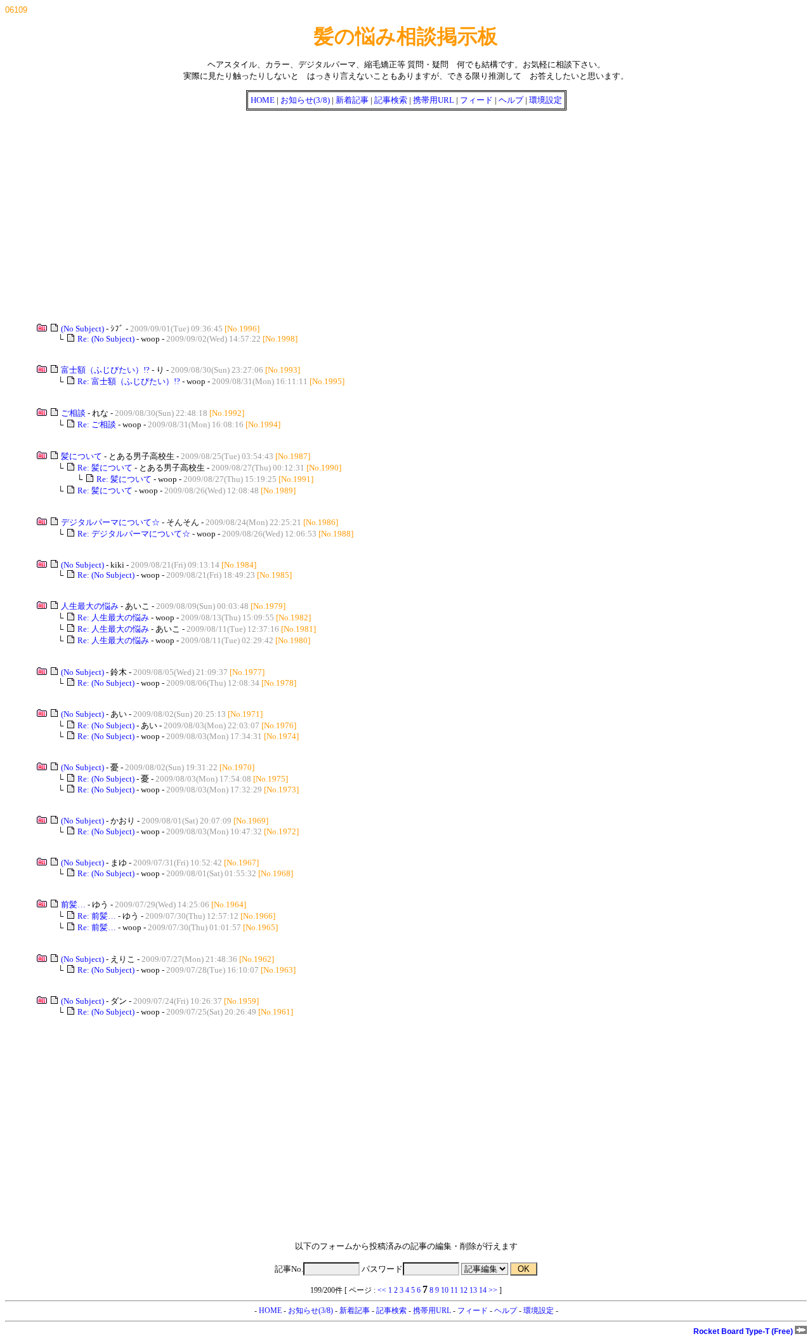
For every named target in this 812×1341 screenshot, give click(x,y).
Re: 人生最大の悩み (113, 617)
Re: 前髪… (96, 916)
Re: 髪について (105, 467)
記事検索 (390, 100)
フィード (476, 100)
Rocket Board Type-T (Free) (744, 1331)
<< (381, 1290)
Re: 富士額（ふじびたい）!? (128, 381)
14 (483, 1290)
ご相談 (73, 413)
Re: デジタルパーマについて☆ (133, 533)
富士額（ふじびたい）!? (105, 370)
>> (492, 1290)
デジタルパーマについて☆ (110, 522)
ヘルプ (511, 100)
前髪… (73, 904)
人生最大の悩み (90, 606)
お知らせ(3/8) (305, 100)
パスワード (382, 1269)
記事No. (289, 1269)
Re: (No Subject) (105, 339)
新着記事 (352, 100)
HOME (263, 100)
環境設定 (545, 100)
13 (473, 1290)
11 (454, 1290)
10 (445, 1290)
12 (464, 1290)
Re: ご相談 (96, 424)
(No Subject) (82, 328)
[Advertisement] (385, 212)
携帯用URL (433, 100)
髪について (81, 456)
